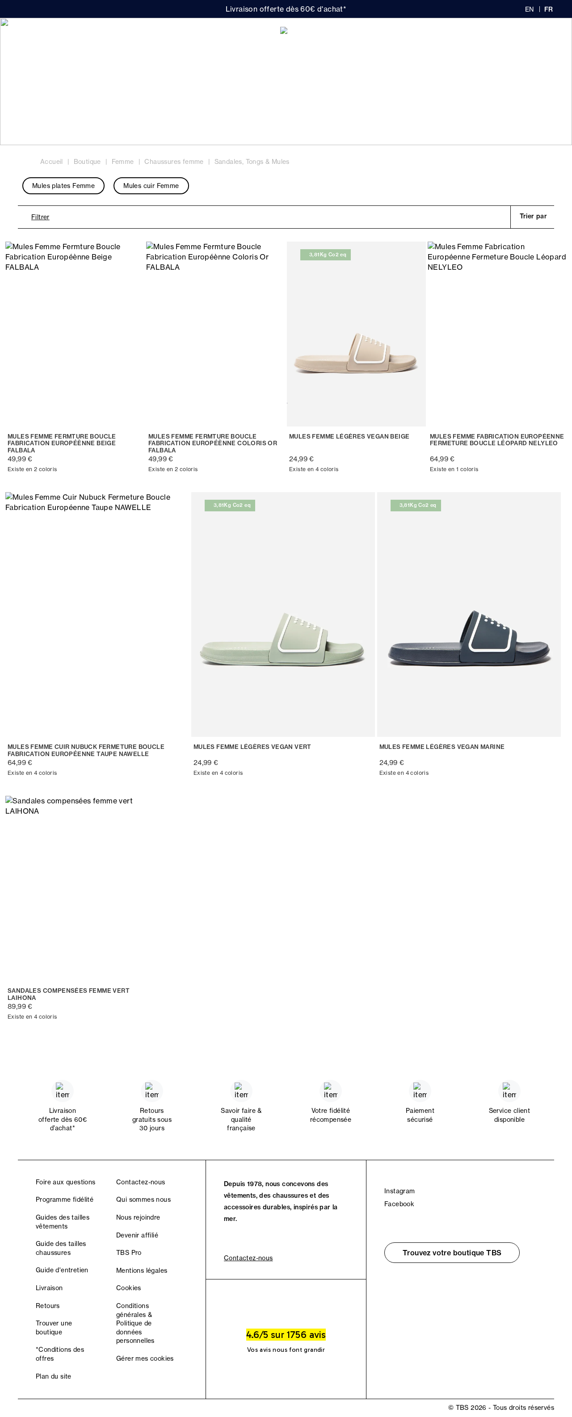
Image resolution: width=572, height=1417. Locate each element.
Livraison (49, 1288)
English (529, 9)
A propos (134, 36)
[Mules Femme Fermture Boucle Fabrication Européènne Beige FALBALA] (74, 334)
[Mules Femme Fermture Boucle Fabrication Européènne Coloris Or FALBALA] (215, 334)
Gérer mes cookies (145, 1358)
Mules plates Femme (63, 186)
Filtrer (40, 217)
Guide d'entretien (62, 1270)
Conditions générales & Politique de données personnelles (135, 1323)
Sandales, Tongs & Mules (252, 162)
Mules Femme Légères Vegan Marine (442, 747)
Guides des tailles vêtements (62, 1221)
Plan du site (54, 1376)
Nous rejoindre (138, 1217)
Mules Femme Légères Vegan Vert (252, 747)
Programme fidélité (64, 1199)
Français (549, 9)
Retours (48, 1306)
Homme (85, 36)
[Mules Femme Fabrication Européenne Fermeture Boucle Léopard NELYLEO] (497, 334)
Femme (40, 36)
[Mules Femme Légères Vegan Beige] (356, 334)
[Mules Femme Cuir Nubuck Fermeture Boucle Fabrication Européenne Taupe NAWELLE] (97, 614)
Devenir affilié (137, 1235)
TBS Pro (129, 1253)
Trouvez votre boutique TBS (452, 1252)
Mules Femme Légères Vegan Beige (349, 436)
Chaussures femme (173, 162)
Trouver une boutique (54, 1327)
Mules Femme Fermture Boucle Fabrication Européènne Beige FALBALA (62, 443)
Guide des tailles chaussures (61, 1248)
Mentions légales (141, 1271)
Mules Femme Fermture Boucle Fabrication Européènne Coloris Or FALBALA (212, 443)
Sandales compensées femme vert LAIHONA (69, 994)
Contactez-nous (140, 1182)
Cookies (128, 1288)
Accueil (51, 162)
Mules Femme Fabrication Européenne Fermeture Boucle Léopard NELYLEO (497, 440)
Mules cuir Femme (151, 186)
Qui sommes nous (143, 1199)
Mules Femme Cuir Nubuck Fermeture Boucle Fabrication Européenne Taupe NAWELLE (86, 750)
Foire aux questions (66, 1182)
